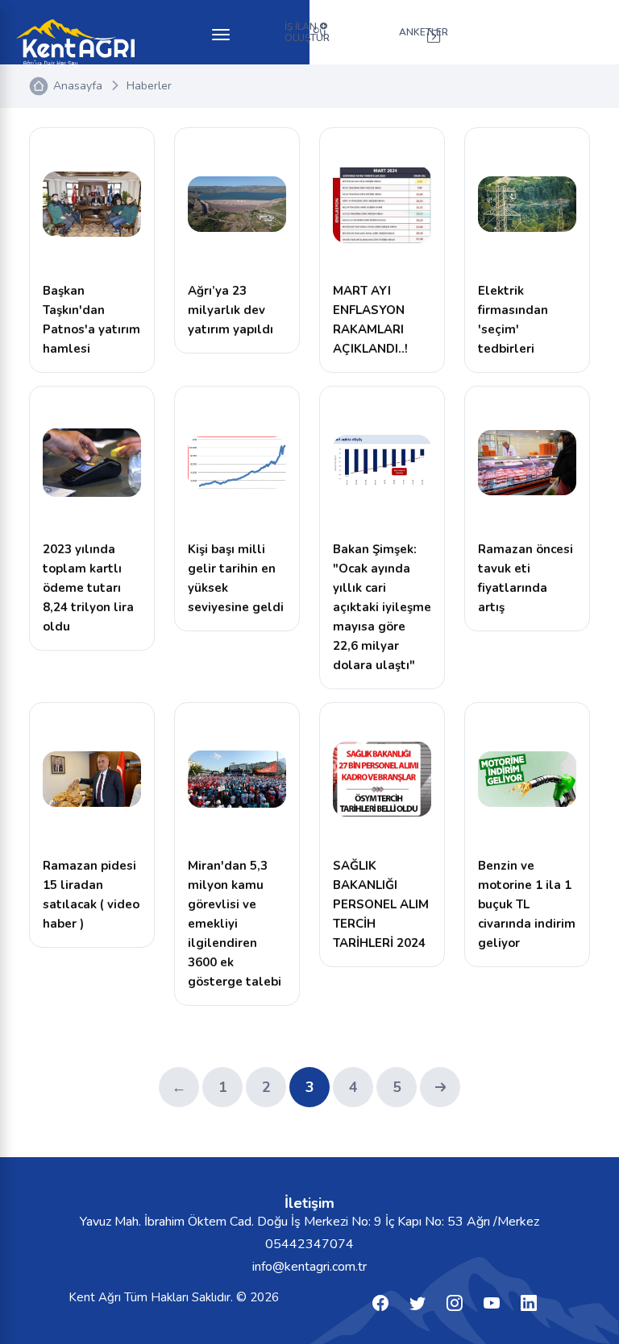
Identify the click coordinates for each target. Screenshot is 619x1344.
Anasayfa (77, 85)
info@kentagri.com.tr (309, 1267)
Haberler (149, 85)
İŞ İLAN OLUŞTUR (307, 32)
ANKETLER (423, 32)
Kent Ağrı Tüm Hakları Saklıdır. (152, 1297)
